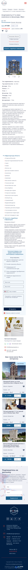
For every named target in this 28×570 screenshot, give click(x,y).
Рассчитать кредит (14, 41)
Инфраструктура (14, 39)
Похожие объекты (14, 44)
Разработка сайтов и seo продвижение (10, 567)
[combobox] (6, 291)
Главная (4, 9)
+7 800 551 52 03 (13, 539)
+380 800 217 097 (14, 541)
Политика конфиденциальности (14, 564)
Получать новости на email (13, 313)
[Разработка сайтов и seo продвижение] (19, 567)
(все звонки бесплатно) (13, 543)
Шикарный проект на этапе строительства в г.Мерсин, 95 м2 (13, 382)
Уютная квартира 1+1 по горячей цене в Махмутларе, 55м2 (13, 412)
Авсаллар (21, 9)
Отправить (12, 309)
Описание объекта (14, 36)
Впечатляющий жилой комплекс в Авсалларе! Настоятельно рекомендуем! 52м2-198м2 (13, 445)
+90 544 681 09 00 (14, 536)
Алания (15, 9)
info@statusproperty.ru (13, 347)
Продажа (10, 9)
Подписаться (14, 498)
